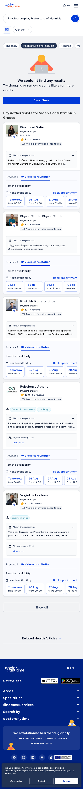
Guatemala (37, 743)
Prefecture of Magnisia (38, 45)
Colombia (51, 738)
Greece (20, 738)
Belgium (30, 738)
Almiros (66, 45)
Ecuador (62, 738)
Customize (16, 781)
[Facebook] (14, 757)
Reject (41, 781)
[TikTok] (51, 757)
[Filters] (7, 29)
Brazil (49, 743)
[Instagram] (23, 757)
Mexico (40, 738)
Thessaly (11, 45)
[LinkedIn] (33, 757)
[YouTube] (42, 757)
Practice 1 (12, 177)
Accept (67, 781)
